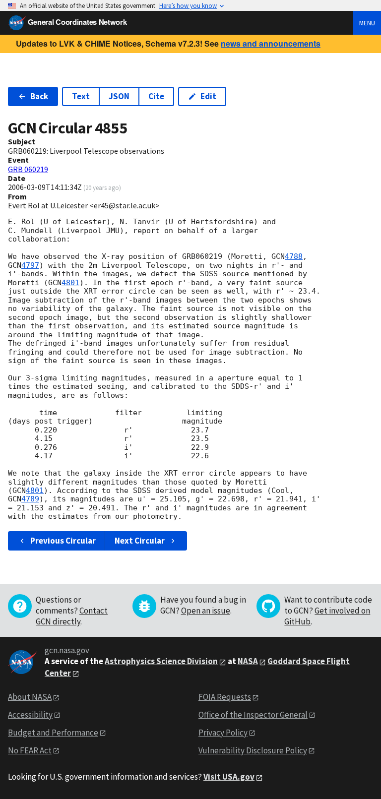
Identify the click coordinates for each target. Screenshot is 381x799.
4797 (30, 265)
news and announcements (270, 43)
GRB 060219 (28, 169)
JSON (119, 96)
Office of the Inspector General (253, 714)
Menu (367, 22)
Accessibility (30, 714)
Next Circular (140, 540)
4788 (294, 256)
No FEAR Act (30, 750)
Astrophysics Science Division (161, 661)
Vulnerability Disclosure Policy (252, 750)
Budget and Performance (53, 732)
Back (39, 96)
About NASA (30, 696)
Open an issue (205, 610)
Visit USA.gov (228, 776)
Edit (208, 96)
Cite (156, 96)
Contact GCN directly (72, 616)
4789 (30, 498)
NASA (248, 661)
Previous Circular (63, 540)
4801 (70, 282)
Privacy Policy (223, 732)
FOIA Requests (224, 696)
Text (81, 96)
